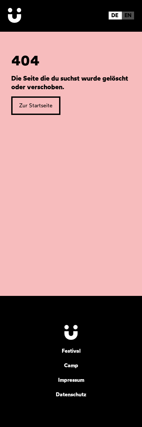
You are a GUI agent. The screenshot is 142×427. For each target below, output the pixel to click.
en (127, 15)
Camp (71, 365)
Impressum (71, 380)
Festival (71, 351)
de (114, 15)
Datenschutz (71, 394)
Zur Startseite (36, 105)
